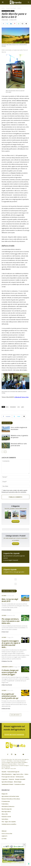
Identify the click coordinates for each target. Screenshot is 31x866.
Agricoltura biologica (7, 782)
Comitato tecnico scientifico (9, 824)
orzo (19, 407)
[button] (28, 2)
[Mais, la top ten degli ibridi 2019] (25, 598)
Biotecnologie (17, 782)
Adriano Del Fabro (6, 708)
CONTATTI (4, 836)
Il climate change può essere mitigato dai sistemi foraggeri (10, 672)
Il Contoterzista (6, 801)
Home (3, 8)
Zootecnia (11, 779)
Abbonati (4, 831)
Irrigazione (5, 779)
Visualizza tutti (16, 521)
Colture (19, 8)
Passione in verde (6, 816)
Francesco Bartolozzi (7, 610)
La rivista (4, 838)
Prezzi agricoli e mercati (8, 776)
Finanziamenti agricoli (13, 771)
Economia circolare (20, 784)
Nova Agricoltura (6, 811)
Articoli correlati (6, 423)
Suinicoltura (5, 819)
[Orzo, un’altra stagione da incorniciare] (6, 429)
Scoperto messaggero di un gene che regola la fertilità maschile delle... (11, 644)
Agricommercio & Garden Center (10, 796)
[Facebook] (7, 754)
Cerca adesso (15, 543)
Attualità (4, 771)
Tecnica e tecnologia (11, 8)
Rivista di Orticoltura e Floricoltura (11, 799)
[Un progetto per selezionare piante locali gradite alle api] (25, 693)
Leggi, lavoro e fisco (18, 774)
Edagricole (4, 794)
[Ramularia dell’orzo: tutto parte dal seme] (6, 445)
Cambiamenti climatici (7, 666)
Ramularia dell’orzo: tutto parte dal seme (19, 444)
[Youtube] (23, 754)
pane (22, 407)
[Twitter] (19, 753)
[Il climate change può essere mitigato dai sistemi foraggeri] (25, 669)
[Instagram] (11, 754)
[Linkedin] (15, 754)
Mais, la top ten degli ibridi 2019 (10, 600)
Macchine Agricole (7, 809)
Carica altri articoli (15, 714)
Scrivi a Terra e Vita (7, 833)
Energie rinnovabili (20, 779)
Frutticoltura (5, 804)
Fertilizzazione (20, 776)
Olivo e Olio (5, 814)
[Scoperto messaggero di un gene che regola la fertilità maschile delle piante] (25, 640)
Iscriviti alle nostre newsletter (14, 735)
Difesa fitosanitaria (7, 774)
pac (15, 557)
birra (7, 407)
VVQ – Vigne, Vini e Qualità (9, 821)
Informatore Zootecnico (8, 806)
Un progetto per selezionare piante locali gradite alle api (10, 696)
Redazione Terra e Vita (7, 661)
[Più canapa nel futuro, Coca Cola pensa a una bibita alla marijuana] (25, 618)
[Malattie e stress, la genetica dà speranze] (6, 437)
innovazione (13, 407)
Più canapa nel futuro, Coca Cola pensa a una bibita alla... (10, 621)
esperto (15, 571)
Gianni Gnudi (5, 631)
